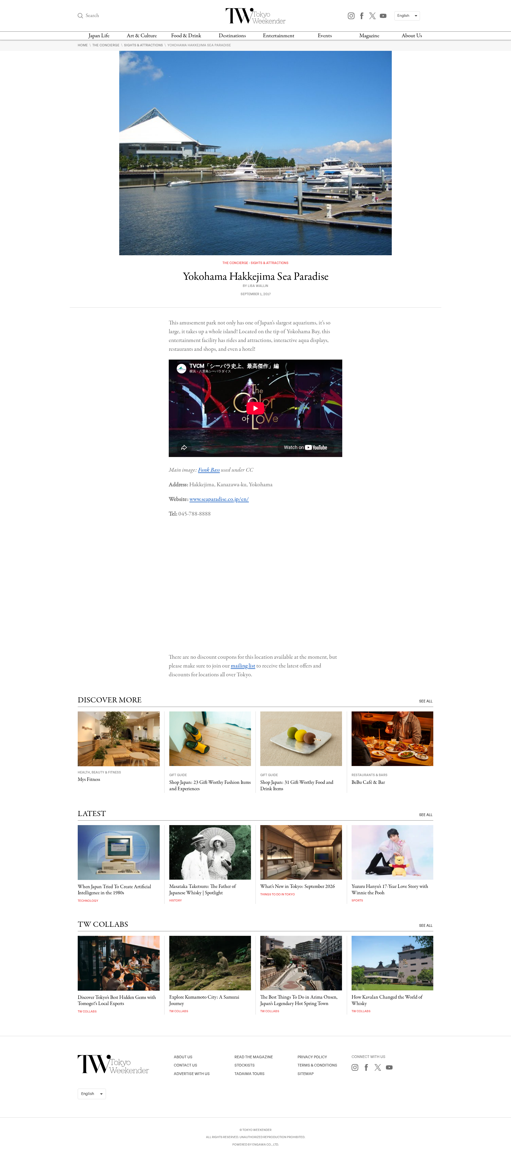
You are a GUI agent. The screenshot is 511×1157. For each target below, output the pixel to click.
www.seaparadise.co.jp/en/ (219, 499)
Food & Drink (186, 36)
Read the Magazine (253, 1057)
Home (83, 45)
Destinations (232, 36)
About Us (412, 36)
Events (325, 36)
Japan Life (99, 36)
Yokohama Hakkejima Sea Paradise (199, 45)
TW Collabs (87, 1011)
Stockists (244, 1065)
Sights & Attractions (144, 45)
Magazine (369, 36)
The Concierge (106, 45)
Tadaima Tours (249, 1074)
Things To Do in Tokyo (277, 894)
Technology (88, 901)
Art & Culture (142, 36)
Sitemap (306, 1074)
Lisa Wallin (258, 286)
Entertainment (278, 36)
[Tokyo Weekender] (113, 1072)
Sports (357, 900)
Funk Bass (209, 470)
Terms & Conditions (317, 1065)
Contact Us (185, 1065)
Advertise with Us (192, 1074)
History (175, 900)
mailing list (243, 666)
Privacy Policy (312, 1057)
